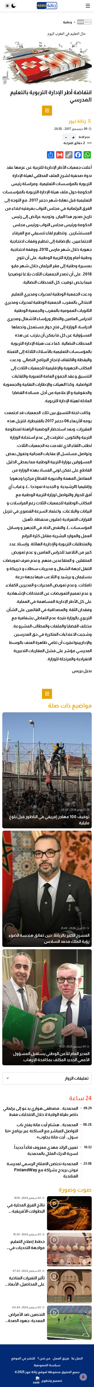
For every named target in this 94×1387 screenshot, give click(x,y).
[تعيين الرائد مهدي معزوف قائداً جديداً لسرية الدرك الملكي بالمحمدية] (47, 1152)
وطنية (67, 22)
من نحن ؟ (43, 1358)
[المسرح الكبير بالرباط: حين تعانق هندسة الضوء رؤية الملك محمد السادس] (47, 889)
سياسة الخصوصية (47, 1365)
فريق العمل (61, 1358)
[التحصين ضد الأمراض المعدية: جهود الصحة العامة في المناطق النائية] (47, 1323)
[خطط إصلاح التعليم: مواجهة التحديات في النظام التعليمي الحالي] (47, 1250)
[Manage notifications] (83, 1377)
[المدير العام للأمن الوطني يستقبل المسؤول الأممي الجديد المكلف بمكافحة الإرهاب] (47, 1007)
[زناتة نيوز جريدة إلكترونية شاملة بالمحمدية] (46, 6)
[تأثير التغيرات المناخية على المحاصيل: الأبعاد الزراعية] (47, 1286)
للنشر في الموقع (23, 1358)
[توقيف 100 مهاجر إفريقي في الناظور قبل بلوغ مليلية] (47, 770)
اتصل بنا (77, 1358)
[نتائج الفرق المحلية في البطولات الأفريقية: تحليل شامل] (47, 1213)
